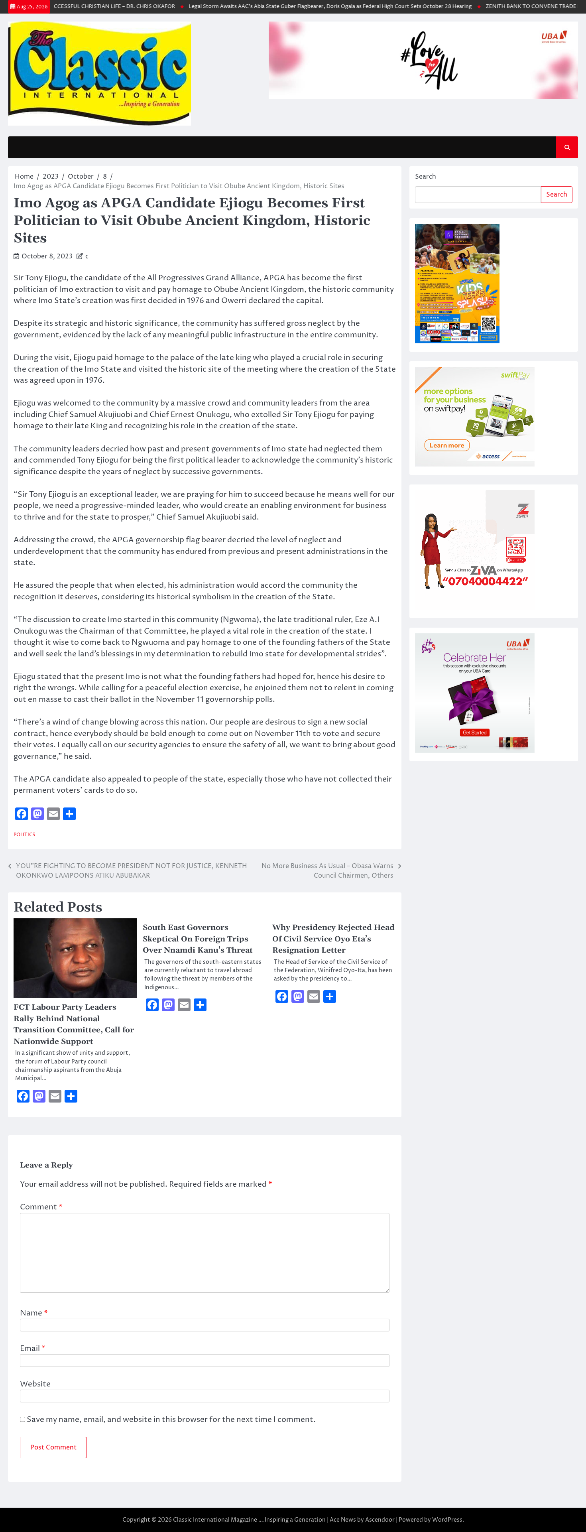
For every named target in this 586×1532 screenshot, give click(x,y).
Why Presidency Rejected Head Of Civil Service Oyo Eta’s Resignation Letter (333, 939)
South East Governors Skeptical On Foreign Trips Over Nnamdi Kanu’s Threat (198, 939)
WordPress (447, 1520)
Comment (41, 1207)
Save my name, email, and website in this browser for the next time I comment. (171, 1419)
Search (425, 176)
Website (35, 1384)
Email (32, 1348)
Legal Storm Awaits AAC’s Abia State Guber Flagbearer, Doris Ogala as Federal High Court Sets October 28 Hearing (310, 6)
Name (34, 1313)
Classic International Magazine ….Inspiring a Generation (249, 1520)
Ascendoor (380, 1520)
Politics (24, 834)
